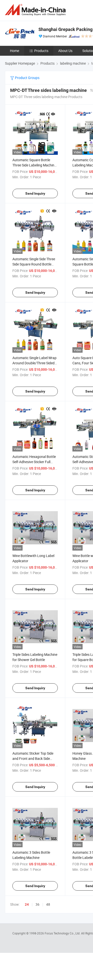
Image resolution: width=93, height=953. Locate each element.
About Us (65, 50)
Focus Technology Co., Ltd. (63, 933)
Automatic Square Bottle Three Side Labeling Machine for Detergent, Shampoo (34, 165)
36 (37, 904)
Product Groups (26, 77)
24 (27, 904)
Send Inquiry (35, 193)
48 (48, 904)
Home (14, 50)
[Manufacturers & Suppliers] (36, 10)
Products (41, 50)
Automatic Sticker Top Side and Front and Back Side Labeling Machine (32, 758)
